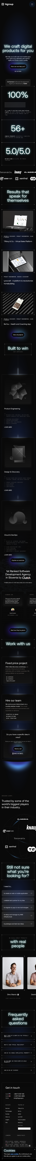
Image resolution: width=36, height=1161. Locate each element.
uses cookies (14, 1154)
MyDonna (20, 1122)
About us (8, 1117)
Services (8, 1108)
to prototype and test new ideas (14, 924)
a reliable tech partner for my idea (14, 900)
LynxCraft (20, 1117)
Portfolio (7, 1114)
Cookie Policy (21, 1135)
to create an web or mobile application (16, 893)
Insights (7, 1119)
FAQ (6, 1122)
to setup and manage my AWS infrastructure (13, 916)
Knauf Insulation (22, 1119)
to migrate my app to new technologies (16, 907)
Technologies (9, 1111)
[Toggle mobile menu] (32, 4)
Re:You (19, 1111)
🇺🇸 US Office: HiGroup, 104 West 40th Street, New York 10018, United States (17, 1145)
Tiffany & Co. (21, 1108)
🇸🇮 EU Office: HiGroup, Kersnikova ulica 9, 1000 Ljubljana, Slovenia (16, 1142)
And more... (20, 1125)
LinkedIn (8, 1135)
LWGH (19, 1114)
